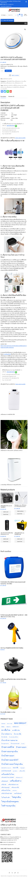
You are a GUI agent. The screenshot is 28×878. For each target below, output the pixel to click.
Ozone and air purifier (20, 138)
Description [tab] (3, 96)
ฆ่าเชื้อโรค (15, 85)
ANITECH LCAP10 (7, 85)
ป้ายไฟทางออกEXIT (9, 760)
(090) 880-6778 (11, 842)
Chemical (3, 723)
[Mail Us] (1, 844)
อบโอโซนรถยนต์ (6, 771)
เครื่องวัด (3, 784)
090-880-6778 (5, 4)
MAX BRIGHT (20, 723)
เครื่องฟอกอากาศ (19, 83)
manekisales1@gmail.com (6, 6)
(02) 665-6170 (4, 842)
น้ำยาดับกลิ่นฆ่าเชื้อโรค (13, 737)
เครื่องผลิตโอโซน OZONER (7, 777)
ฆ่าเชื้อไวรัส (16, 730)
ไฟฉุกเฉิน (16, 797)
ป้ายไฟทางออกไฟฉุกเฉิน (12, 764)
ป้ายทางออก (21, 747)
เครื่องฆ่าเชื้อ (22, 771)
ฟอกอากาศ (20, 85)
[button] (25, 29)
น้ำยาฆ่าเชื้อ (17, 734)
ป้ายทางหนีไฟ (7, 747)
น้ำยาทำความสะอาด (9, 740)
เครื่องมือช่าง (15, 781)
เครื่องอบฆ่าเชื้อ (15, 787)
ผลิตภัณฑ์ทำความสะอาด (6, 767)
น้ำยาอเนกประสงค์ (15, 743)
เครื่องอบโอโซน (5, 790)
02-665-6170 (10, 4)
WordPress (25, 875)
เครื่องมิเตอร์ (4, 781)
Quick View (5, 514)
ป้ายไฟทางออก (7, 755)
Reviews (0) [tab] (11, 96)
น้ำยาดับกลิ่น (4, 737)
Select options (20, 511)
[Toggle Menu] (25, 23)
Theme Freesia (16, 875)
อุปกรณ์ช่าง (15, 771)
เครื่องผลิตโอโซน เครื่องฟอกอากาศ (14, 81)
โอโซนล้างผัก (5, 797)
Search (15, 15)
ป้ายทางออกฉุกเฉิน (9, 751)
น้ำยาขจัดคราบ (6, 734)
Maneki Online (4, 875)
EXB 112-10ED (9, 723)
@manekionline (11, 125)
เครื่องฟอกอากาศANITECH (12, 87)
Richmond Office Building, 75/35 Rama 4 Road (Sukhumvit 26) (10, 2)
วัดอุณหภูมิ (22, 767)
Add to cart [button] (5, 511)
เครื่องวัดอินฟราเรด (13, 784)
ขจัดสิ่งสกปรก (15, 726)
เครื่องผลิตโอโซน (7, 774)
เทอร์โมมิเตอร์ (17, 793)
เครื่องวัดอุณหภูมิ (5, 787)
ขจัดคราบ (8, 726)
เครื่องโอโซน (14, 790)
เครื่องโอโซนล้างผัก (6, 793)
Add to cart (8, 70)
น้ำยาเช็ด (22, 743)
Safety (2, 726)
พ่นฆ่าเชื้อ (15, 767)
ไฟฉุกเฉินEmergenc (10, 801)
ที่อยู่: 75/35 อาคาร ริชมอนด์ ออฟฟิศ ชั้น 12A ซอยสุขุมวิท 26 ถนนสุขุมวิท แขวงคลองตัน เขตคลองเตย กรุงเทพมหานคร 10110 (11, 838)
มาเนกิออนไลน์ (7, 354)
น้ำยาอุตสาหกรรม (5, 743)
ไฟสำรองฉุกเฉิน (8, 806)
